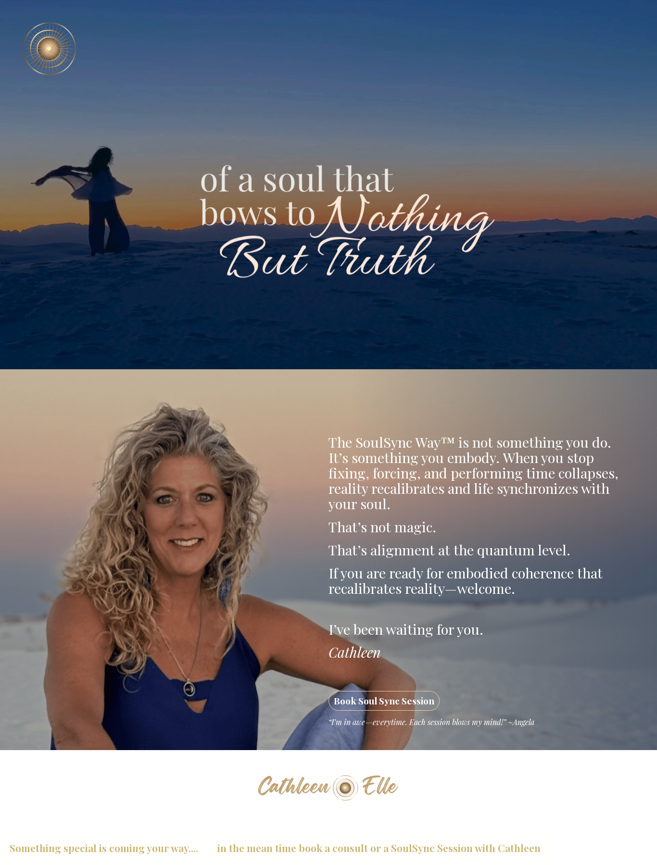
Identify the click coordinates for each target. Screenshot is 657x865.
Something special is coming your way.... (104, 847)
